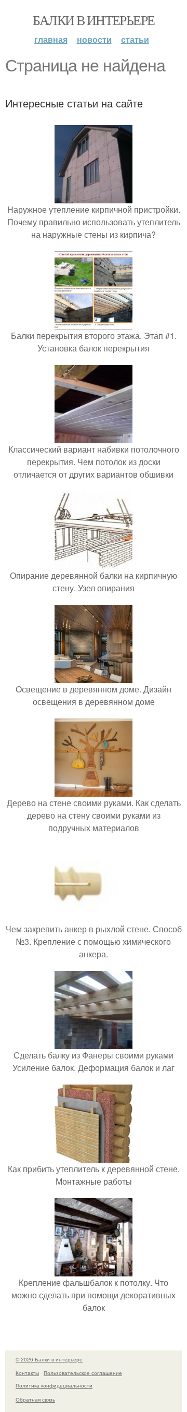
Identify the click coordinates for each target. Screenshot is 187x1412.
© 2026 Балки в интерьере (49, 1359)
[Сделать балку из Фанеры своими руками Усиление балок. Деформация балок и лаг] (93, 1043)
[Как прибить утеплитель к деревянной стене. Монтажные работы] (93, 1156)
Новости (94, 39)
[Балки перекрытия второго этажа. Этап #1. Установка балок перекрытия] (93, 323)
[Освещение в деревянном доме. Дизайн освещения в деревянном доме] (93, 677)
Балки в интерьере (94, 20)
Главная (51, 39)
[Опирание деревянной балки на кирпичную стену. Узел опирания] (93, 563)
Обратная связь (35, 1399)
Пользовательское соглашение (83, 1373)
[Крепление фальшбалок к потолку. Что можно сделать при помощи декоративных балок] (93, 1270)
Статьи (135, 39)
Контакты (27, 1373)
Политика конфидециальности (54, 1385)
